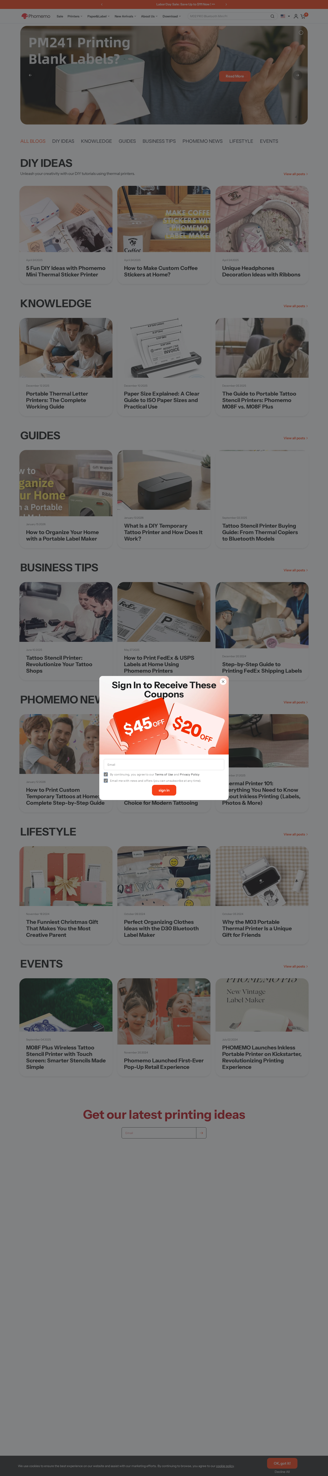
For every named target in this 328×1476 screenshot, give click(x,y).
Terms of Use (164, 774)
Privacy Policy (190, 774)
